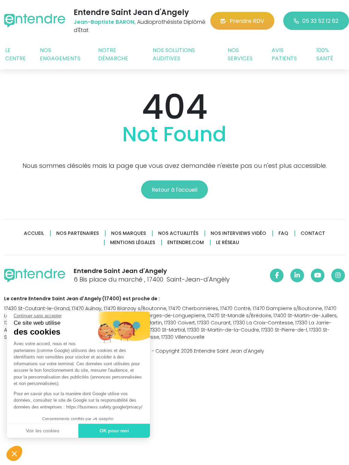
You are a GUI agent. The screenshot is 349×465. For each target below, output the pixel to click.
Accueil (34, 233)
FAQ (283, 233)
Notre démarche (113, 54)
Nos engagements (60, 54)
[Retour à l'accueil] (34, 21)
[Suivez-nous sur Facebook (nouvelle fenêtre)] (277, 275)
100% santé (324, 54)
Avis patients (284, 54)
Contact (313, 233)
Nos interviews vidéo (238, 233)
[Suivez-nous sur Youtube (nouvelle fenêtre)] (317, 275)
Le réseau (227, 242)
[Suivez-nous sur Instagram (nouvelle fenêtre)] (338, 275)
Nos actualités (178, 233)
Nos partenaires (77, 233)
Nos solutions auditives (174, 54)
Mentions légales (132, 242)
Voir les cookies (42, 430)
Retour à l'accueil (174, 190)
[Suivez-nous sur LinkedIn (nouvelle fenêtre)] (297, 275)
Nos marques (128, 233)
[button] (14, 453)
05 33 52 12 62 (320, 21)
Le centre (15, 54)
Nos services (240, 54)
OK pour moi (114, 430)
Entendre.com (185, 242)
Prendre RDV (247, 21)
